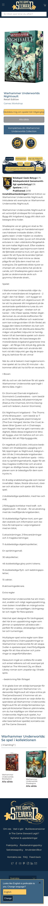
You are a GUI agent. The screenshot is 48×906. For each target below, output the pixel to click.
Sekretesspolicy (14, 850)
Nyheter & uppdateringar (24, 838)
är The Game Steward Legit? (24, 833)
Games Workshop (13, 103)
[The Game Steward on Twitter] (12, 864)
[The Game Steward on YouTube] (20, 864)
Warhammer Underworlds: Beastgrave (8, 777)
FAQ (20, 164)
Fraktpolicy (12, 845)
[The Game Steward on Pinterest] (24, 864)
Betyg (39, 169)
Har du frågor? (35, 158)
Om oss (7, 829)
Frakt (27, 164)
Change (8, 898)
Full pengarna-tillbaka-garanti (20, 169)
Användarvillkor (33, 850)
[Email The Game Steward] (35, 864)
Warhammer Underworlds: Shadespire (32, 781)
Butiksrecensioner (35, 829)
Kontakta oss (14, 857)
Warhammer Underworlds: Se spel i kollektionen (23, 738)
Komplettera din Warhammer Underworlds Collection (24, 130)
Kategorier (21, 158)
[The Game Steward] (24, 5)
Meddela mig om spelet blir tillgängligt (24, 112)
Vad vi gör (18, 829)
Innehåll (9, 158)
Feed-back (35, 857)
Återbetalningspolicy (31, 845)
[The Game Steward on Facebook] (16, 864)
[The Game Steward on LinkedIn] (32, 864)
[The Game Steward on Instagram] (28, 864)
